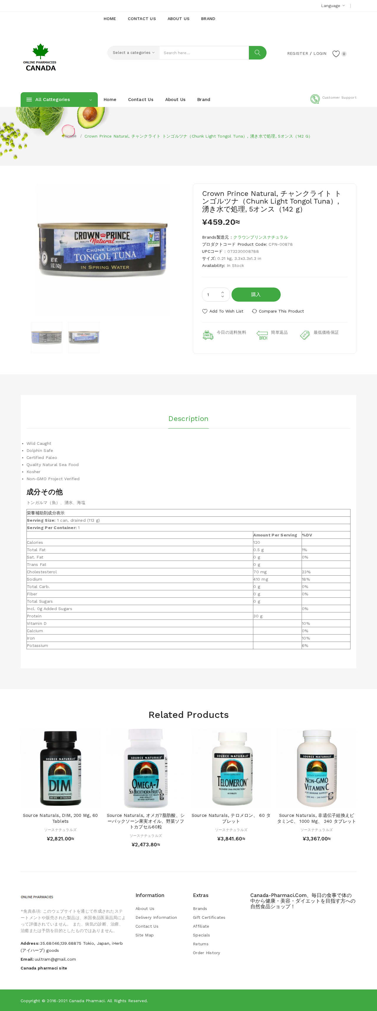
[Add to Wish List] (66, 802)
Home (71, 135)
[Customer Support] (333, 102)
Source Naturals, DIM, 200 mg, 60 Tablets (60, 818)
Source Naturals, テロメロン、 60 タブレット (231, 818)
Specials (201, 935)
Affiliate (201, 926)
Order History (206, 952)
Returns (201, 943)
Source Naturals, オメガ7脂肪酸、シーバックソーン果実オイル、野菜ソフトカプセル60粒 (146, 821)
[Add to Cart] (43, 802)
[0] (336, 53)
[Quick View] (54, 802)
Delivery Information (156, 917)
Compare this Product (281, 311)
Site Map (144, 935)
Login (319, 53)
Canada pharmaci (87, 1000)
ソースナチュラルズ (60, 830)
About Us (144, 908)
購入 (256, 294)
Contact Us (146, 926)
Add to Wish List (226, 311)
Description (188, 418)
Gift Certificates (209, 917)
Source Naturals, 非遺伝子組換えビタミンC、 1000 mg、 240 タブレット (316, 818)
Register (297, 53)
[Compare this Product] (77, 802)
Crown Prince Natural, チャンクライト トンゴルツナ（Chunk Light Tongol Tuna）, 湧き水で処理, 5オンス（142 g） (198, 136)
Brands (200, 908)
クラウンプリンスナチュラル (260, 237)
